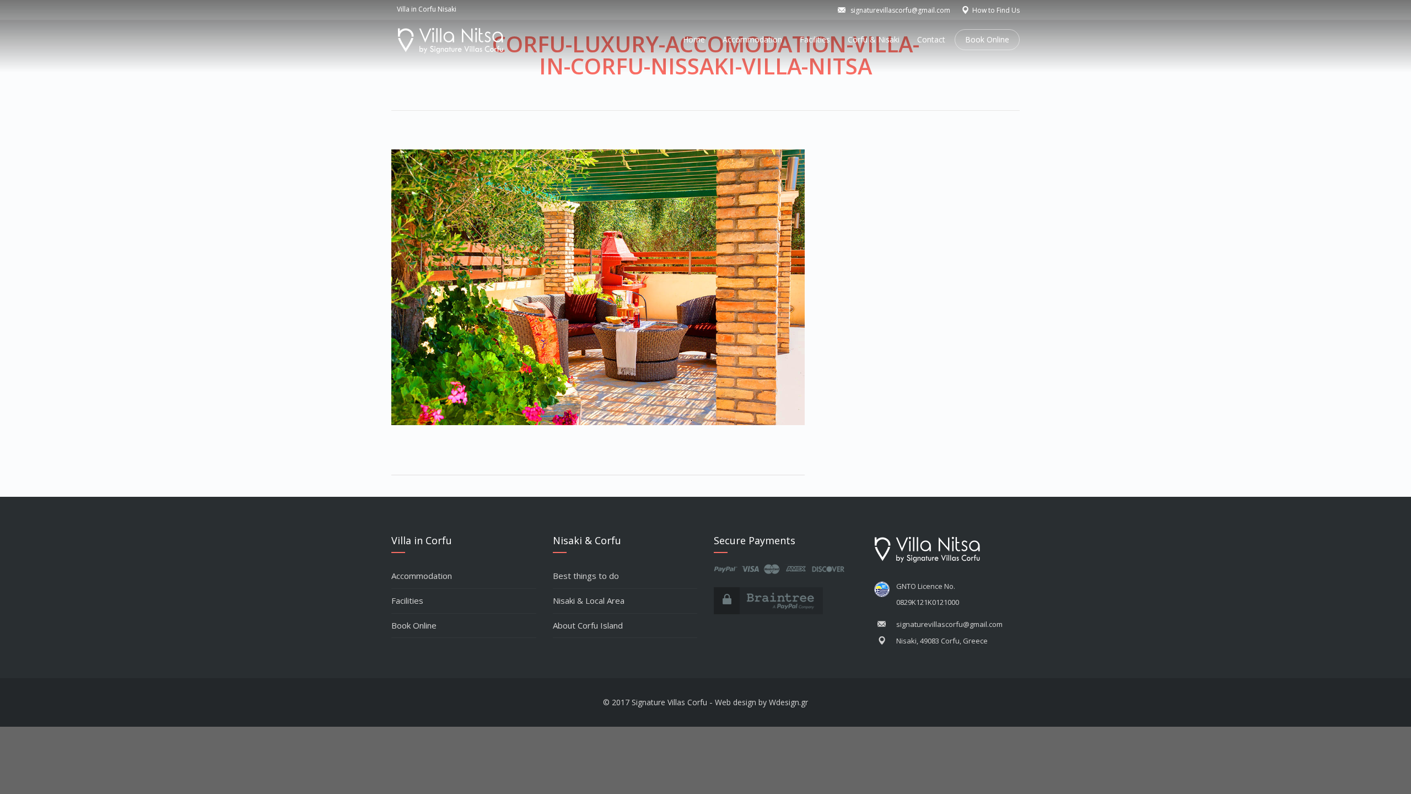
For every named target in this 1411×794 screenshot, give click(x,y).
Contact (931, 39)
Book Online (987, 39)
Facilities (815, 39)
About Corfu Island (588, 625)
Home (694, 39)
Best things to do (586, 575)
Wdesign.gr (788, 702)
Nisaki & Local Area (588, 600)
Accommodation (752, 39)
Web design (735, 702)
